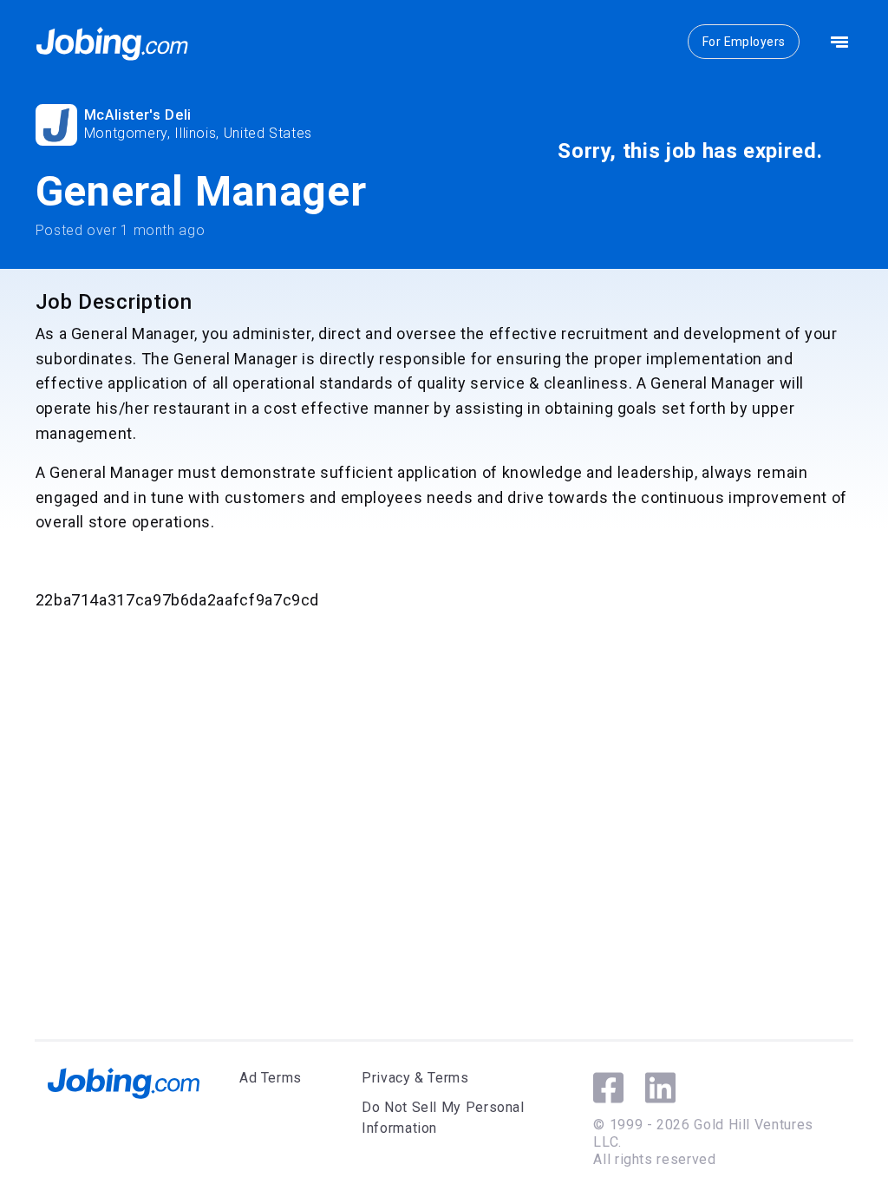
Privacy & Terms (415, 1077)
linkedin (660, 1087)
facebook (608, 1087)
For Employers (743, 42)
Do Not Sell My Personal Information (443, 1117)
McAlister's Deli (138, 115)
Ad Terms (270, 1077)
